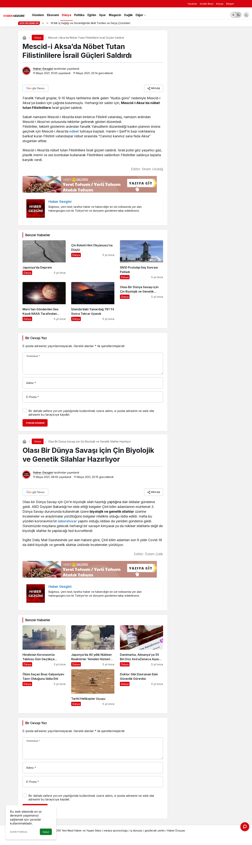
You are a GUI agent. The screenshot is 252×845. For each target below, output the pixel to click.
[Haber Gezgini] (14, 15)
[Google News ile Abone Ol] (35, 88)
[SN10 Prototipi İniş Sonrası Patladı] (141, 259)
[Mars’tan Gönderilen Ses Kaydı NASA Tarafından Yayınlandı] (44, 301)
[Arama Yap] (246, 15)
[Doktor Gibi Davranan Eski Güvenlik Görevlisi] (141, 687)
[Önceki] (43, 23)
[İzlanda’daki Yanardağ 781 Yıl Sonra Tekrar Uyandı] (92, 301)
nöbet (73, 131)
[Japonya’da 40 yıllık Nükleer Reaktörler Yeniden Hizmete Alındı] (92, 645)
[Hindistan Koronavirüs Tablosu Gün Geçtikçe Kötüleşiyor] (44, 645)
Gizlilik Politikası (18, 831)
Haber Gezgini (43, 68)
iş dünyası (136, 830)
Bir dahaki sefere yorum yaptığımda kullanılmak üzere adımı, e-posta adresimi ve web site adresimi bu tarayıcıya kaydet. (91, 412)
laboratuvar (67, 521)
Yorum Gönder (35, 423)
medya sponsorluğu (116, 830)
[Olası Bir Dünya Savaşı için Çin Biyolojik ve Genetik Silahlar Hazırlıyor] (141, 301)
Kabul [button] (46, 832)
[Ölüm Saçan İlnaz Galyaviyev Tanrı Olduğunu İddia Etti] (44, 687)
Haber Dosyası (176, 830)
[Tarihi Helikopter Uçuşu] (92, 687)
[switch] (235, 15)
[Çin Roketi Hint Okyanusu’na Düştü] (92, 259)
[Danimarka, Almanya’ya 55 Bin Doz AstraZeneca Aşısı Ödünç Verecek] (141, 645)
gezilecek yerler (155, 830)
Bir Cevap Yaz (36, 338)
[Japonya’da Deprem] (44, 259)
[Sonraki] (47, 23)
